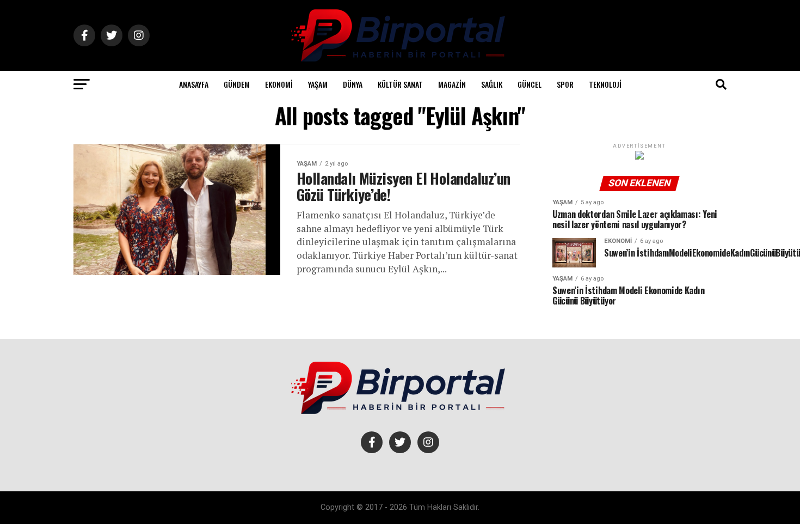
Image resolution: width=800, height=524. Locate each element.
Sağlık (491, 84)
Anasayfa (193, 84)
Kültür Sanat (400, 84)
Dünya (352, 84)
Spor (565, 84)
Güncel (529, 84)
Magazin (452, 84)
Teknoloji (605, 84)
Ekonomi (279, 84)
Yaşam (318, 84)
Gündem (237, 84)
